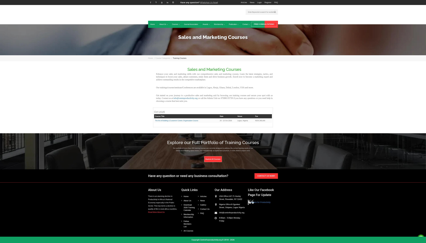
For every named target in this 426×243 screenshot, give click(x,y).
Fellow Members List (187, 224)
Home (152, 24)
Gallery (203, 205)
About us (187, 201)
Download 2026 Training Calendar (189, 207)
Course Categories (162, 58)
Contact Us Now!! (266, 176)
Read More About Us (156, 212)
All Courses (188, 231)
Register (267, 2)
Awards (205, 24)
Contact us (205, 209)
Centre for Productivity (260, 202)
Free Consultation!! (264, 24)
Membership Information (189, 215)
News (252, 2)
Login (259, 2)
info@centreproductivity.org (185, 98)
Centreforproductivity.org (211, 240)
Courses (175, 24)
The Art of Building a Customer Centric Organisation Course (176, 121)
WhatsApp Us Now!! (209, 2)
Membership (218, 24)
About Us (162, 24)
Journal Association (191, 24)
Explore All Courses (213, 159)
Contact (245, 24)
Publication (233, 24)
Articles (244, 2)
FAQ (276, 2)
